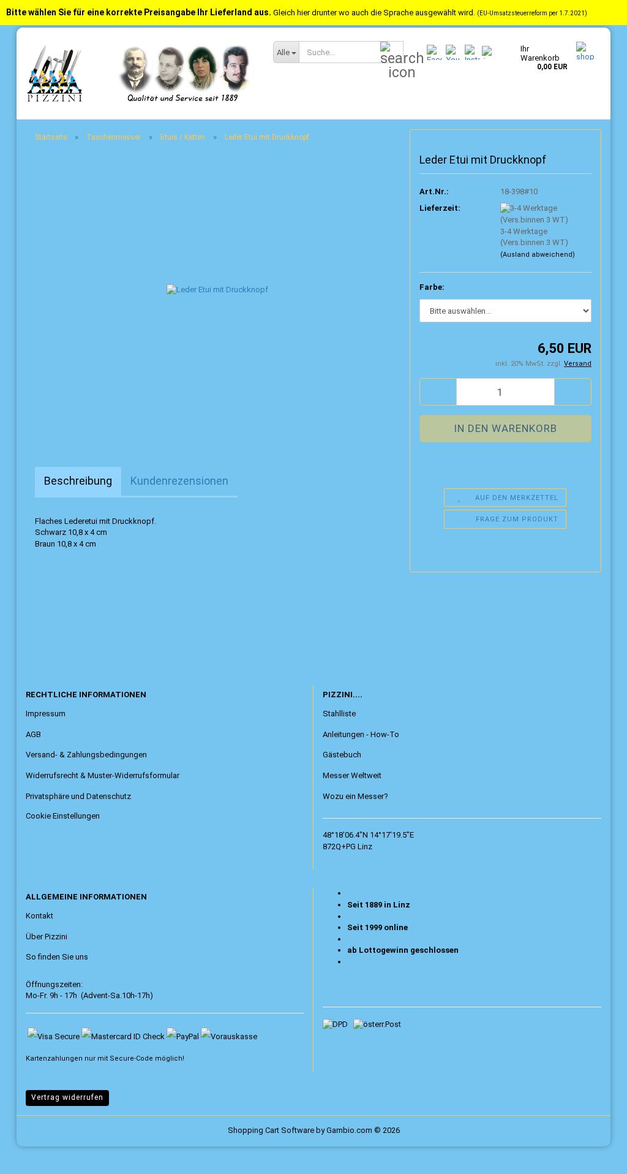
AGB (33, 734)
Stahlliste (339, 713)
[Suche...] (392, 53)
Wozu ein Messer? (355, 796)
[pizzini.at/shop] (140, 73)
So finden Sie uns (57, 956)
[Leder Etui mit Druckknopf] (217, 289)
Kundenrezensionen (179, 480)
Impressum (46, 713)
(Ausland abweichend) (537, 255)
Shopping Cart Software (271, 1130)
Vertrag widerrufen (67, 1097)
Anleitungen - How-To (361, 734)
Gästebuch (342, 754)
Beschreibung (78, 480)
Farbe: (432, 287)
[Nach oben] (33, 1156)
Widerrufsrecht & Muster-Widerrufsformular (102, 775)
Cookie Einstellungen (63, 815)
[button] (437, 392)
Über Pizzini (46, 936)
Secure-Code (131, 1058)
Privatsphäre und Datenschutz (78, 796)
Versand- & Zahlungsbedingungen (86, 754)
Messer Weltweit (352, 775)
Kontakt (39, 915)
